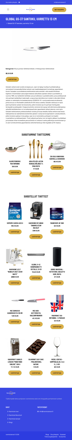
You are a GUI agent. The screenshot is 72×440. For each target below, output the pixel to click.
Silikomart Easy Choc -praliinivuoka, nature (36, 361)
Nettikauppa (59, 9)
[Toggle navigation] (8, 9)
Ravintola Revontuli (15, 415)
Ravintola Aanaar (14, 419)
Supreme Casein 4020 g (15, 223)
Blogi (10, 422)
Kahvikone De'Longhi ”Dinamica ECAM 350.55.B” (36, 225)
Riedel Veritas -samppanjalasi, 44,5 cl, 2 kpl (57, 361)
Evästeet (63, 434)
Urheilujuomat (40, 69)
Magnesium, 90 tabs (57, 223)
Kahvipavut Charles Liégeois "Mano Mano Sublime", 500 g (15, 361)
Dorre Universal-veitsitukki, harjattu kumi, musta (57, 271)
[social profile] (19, 2)
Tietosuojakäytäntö (50, 437)
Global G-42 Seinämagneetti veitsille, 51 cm (36, 266)
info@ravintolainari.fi (60, 2)
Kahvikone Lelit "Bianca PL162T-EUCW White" (15, 271)
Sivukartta (62, 437)
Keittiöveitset (49, 69)
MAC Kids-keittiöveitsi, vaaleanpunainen (36, 313)
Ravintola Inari (14, 411)
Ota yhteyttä (54, 434)
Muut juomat (18, 69)
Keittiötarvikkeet (29, 69)
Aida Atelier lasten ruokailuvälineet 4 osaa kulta (36, 163)
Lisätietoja (12, 79)
